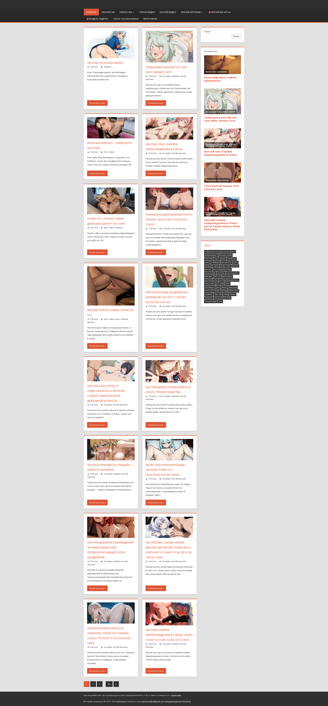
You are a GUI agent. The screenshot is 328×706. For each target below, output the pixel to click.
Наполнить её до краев (165, 126)
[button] (204, 72)
